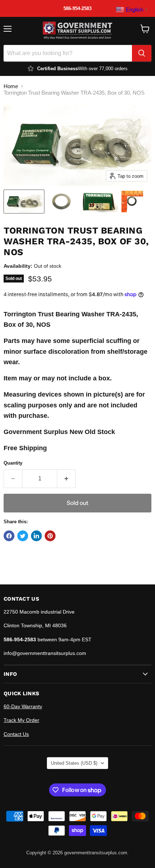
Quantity (13, 463)
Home (11, 86)
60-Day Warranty (23, 706)
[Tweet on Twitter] (22, 535)
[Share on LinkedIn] (36, 535)
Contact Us (16, 734)
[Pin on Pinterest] (50, 535)
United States (74, 763)
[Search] (141, 53)
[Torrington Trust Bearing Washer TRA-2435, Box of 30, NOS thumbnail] (24, 201)
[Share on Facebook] (9, 535)
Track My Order (21, 720)
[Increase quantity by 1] (66, 478)
